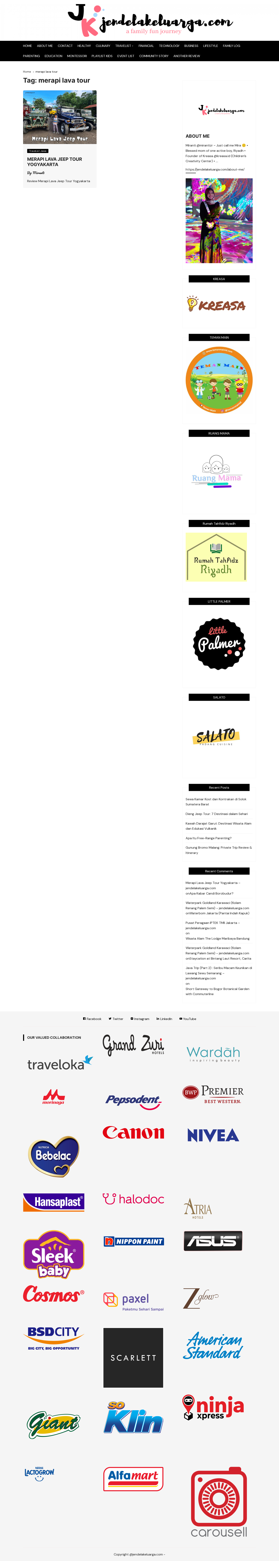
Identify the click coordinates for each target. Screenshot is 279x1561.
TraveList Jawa (37, 151)
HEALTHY (84, 46)
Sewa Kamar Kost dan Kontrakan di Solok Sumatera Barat (216, 802)
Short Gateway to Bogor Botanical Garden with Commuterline (217, 991)
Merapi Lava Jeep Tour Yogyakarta (54, 161)
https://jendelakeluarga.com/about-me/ (215, 170)
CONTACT (65, 46)
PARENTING (31, 56)
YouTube (189, 1019)
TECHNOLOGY (169, 46)
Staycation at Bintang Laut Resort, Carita (220, 958)
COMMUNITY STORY (154, 56)
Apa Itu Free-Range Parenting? (209, 838)
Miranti (38, 172)
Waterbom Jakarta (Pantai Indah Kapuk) (219, 913)
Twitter (117, 1019)
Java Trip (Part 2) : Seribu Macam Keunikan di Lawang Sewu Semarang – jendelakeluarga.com (219, 973)
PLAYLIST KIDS (102, 56)
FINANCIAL (146, 46)
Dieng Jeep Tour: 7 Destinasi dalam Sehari (217, 814)
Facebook (94, 1019)
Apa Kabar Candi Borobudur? (211, 893)
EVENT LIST (125, 56)
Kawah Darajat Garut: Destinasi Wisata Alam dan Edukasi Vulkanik (218, 826)
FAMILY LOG (231, 46)
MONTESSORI (77, 56)
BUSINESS (191, 46)
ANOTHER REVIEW (186, 56)
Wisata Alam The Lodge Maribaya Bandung (218, 938)
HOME (27, 46)
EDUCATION (53, 56)
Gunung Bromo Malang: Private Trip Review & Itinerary (219, 850)
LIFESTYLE (210, 46)
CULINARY (103, 46)
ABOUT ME (45, 46)
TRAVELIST (123, 46)
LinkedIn (166, 1019)
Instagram (141, 1019)
